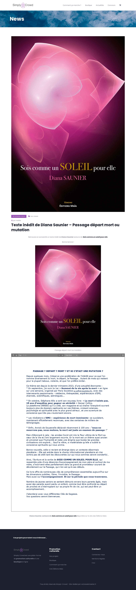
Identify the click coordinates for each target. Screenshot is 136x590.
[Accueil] (23, 5)
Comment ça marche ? (72, 5)
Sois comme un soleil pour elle (95, 237)
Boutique (88, 5)
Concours (111, 5)
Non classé (34, 216)
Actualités (100, 5)
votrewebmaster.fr (88, 584)
